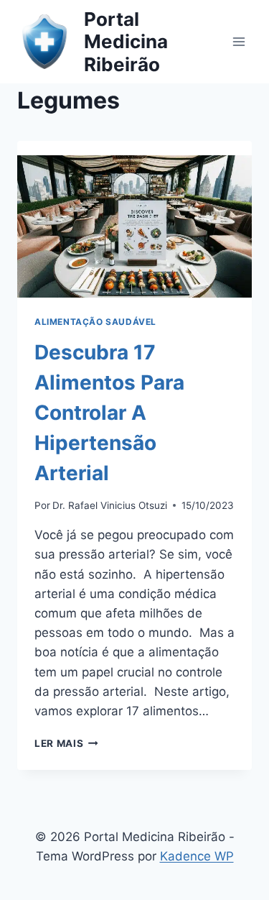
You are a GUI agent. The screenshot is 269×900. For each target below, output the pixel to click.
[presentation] (134, 219)
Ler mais (66, 743)
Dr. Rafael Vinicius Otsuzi (109, 505)
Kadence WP (197, 856)
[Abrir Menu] (238, 41)
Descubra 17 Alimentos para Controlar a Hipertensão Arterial (109, 412)
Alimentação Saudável (95, 321)
